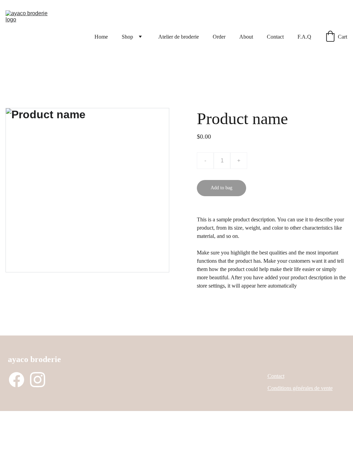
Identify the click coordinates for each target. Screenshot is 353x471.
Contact (275, 37)
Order (219, 37)
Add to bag (221, 187)
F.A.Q (304, 37)
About (246, 37)
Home (101, 37)
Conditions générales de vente (300, 388)
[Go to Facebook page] (16, 379)
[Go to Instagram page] (37, 379)
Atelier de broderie (178, 37)
